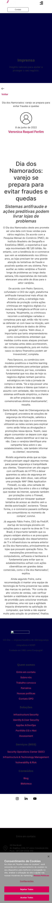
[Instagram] (17, 798)
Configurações (27, 881)
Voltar (4, 94)
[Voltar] (2, 88)
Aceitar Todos (26, 897)
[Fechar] (48, 856)
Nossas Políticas (41, 875)
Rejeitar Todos (26, 889)
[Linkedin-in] (26, 798)
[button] (41, 3)
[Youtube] (34, 798)
